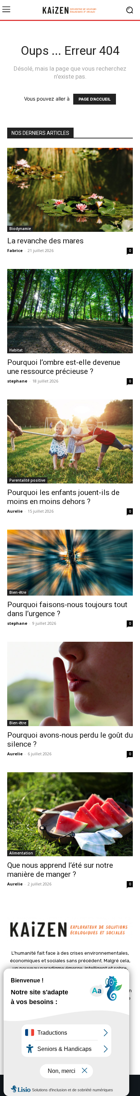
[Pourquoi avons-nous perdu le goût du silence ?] (70, 684)
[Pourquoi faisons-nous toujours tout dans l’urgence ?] (70, 563)
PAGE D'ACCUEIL (95, 99)
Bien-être (17, 592)
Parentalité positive (27, 480)
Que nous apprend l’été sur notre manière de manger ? (60, 870)
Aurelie (15, 511)
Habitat (16, 350)
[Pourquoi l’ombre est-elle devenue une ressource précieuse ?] (70, 311)
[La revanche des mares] (70, 190)
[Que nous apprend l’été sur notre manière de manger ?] (70, 814)
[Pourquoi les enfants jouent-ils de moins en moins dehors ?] (70, 441)
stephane (17, 381)
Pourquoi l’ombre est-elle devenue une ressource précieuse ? (63, 367)
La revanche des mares (45, 241)
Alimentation (21, 853)
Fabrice (15, 250)
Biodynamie (20, 228)
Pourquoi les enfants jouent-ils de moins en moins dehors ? (63, 497)
